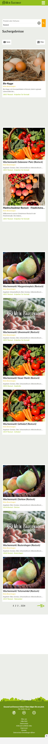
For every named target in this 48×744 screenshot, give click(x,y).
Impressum (24, 728)
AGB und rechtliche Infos (24, 726)
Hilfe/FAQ (24, 721)
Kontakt (24, 730)
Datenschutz (24, 723)
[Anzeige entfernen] (46, 735)
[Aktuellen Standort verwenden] (39, 23)
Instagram (34, 712)
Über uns (24, 719)
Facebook (14, 712)
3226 (23, 606)
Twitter (24, 712)
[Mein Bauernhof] (18, 3)
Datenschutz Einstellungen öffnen (24, 732)
